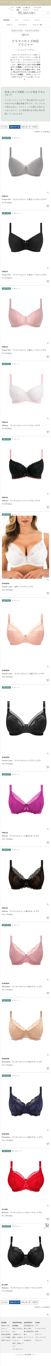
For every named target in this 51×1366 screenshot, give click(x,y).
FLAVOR (28, 1354)
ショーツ (26, 20)
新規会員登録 (5, 1334)
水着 (36, 1331)
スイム (37, 20)
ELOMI (5, 1209)
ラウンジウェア (40, 1337)
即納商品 (7, 20)
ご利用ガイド (17, 1334)
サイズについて (17, 1349)
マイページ (5, 1331)
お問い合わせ (5, 1340)
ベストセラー (22, 25)
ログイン (12, 9)
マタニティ (39, 1340)
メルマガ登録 (5, 1337)
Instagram (27, 1340)
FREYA (5, 196)
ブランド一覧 (37, 25)
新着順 (34, 127)
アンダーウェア (40, 1328)
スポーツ (10, 25)
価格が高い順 (26, 127)
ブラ (16, 20)
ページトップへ (48, 1315)
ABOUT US (5, 1325)
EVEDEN (5, 583)
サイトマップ (28, 1337)
